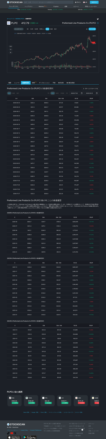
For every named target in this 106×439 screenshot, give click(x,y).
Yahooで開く (26, 412)
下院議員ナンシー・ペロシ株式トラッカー (55, 426)
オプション (91, 423)
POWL (30, 398)
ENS (13, 398)
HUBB (96, 398)
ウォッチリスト (13, 6)
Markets (43, 6)
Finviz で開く (44, 412)
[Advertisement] (53, 77)
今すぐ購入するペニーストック (77, 423)
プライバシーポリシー (13, 430)
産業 (66, 6)
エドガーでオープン (68, 412)
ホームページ (10, 18)
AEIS (79, 398)
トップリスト (29, 6)
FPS (46, 398)
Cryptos (55, 6)
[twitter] (98, 19)
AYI (63, 398)
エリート (76, 6)
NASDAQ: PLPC (20, 18)
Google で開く (35, 412)
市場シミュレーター (91, 6)
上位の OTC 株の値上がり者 (76, 426)
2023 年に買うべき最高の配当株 (52, 423)
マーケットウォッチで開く (55, 412)
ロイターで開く (79, 412)
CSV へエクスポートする (91, 88)
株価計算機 (91, 433)
